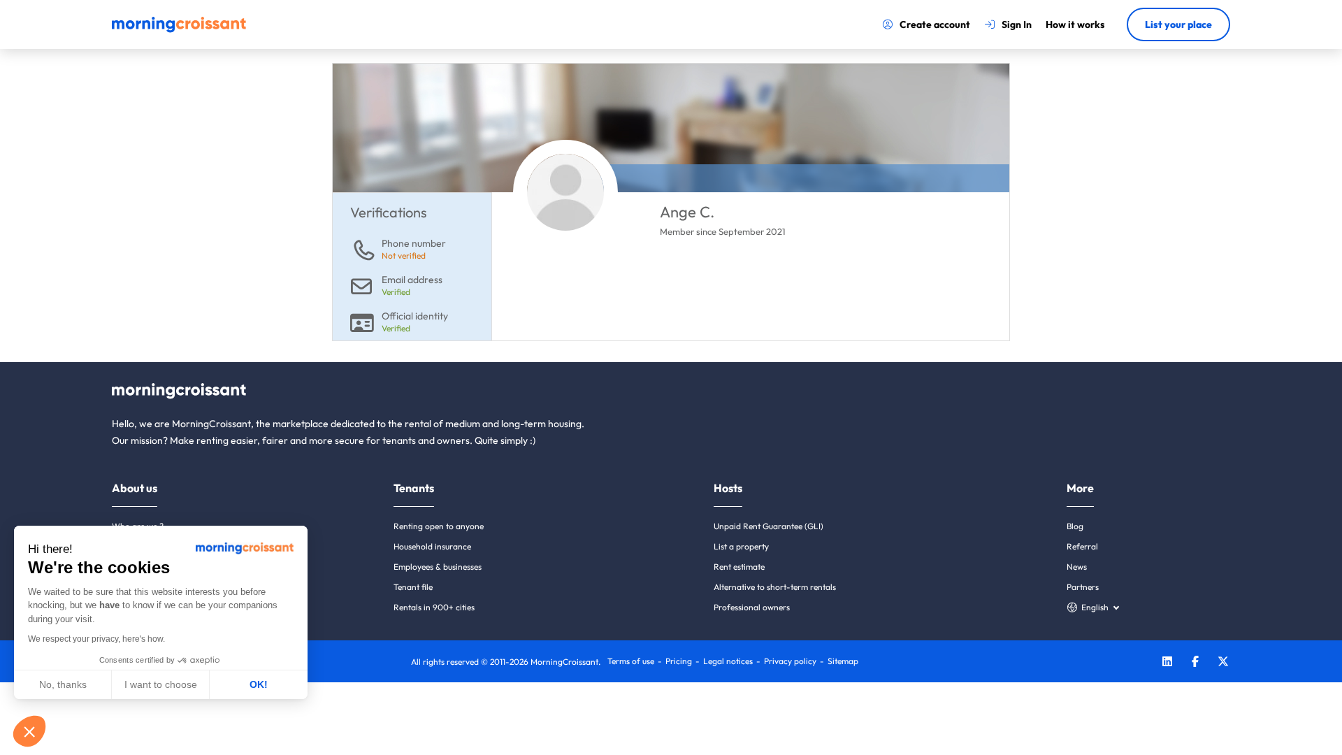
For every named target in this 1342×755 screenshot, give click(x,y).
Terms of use (630, 661)
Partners (1083, 587)
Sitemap (843, 661)
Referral (1082, 546)
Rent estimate (739, 566)
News (1077, 566)
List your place (1178, 24)
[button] (29, 731)
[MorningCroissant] (179, 29)
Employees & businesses (438, 566)
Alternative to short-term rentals (775, 587)
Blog (1075, 526)
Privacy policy (790, 661)
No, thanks (63, 684)
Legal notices (728, 661)
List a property (741, 546)
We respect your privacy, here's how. (96, 639)
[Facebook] (1195, 663)
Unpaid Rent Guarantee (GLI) (768, 526)
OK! (259, 684)
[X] (1223, 663)
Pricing (678, 661)
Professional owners (752, 607)
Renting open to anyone (439, 526)
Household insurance (432, 546)
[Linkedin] (1167, 663)
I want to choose (160, 684)
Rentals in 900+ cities (434, 607)
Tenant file (413, 587)
